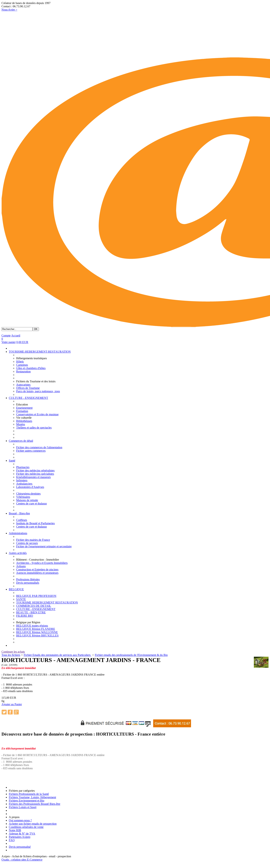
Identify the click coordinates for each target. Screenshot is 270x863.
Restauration (23, 371)
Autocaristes (23, 384)
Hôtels (20, 361)
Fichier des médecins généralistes (35, 470)
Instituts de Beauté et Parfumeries (35, 523)
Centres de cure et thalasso (31, 503)
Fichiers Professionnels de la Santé (29, 794)
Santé (12, 460)
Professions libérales (28, 579)
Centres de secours (27, 543)
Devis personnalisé (20, 846)
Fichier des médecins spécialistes (35, 473)
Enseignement (24, 407)
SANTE (21, 599)
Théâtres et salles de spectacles (34, 427)
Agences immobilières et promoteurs (37, 572)
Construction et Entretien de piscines (37, 569)
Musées (20, 424)
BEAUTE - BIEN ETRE (31, 612)
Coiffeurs (21, 520)
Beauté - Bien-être (19, 513)
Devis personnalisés (27, 582)
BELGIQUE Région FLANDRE (35, 628)
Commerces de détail (21, 440)
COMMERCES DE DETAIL (33, 605)
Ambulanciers (24, 483)
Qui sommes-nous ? (20, 820)
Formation (22, 411)
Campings (22, 364)
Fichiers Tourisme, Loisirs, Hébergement (32, 797)
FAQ (12, 840)
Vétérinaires (23, 496)
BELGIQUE (16, 589)
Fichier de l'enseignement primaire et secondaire (44, 546)
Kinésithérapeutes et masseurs (33, 477)
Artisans (21, 566)
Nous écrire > (9, 9)
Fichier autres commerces (31, 450)
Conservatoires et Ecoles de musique (37, 414)
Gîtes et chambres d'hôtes (31, 368)
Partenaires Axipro (19, 836)
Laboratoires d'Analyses (30, 487)
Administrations (18, 533)
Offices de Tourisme (28, 388)
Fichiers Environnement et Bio (26, 800)
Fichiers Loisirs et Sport (22, 807)
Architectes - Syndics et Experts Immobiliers (42, 562)
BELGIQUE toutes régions (32, 625)
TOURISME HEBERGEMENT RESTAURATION (47, 602)
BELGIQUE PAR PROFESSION (36, 595)
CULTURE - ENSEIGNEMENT (28, 397)
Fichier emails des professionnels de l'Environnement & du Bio (131, 655)
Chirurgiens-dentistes (28, 493)
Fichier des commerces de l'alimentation (39, 447)
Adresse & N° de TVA (22, 833)
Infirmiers (21, 480)
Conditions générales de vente (26, 827)
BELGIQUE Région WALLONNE (37, 632)
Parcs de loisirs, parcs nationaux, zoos (38, 391)
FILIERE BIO (24, 615)
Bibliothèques (24, 421)
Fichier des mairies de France (33, 539)
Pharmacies (22, 467)
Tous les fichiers (10, 655)
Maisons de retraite (27, 500)
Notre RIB (15, 830)
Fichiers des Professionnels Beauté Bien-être (34, 803)
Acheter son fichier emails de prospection (33, 823)
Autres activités (18, 553)
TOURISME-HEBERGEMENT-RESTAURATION (40, 351)
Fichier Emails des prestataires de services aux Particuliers (57, 655)
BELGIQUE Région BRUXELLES (37, 635)
